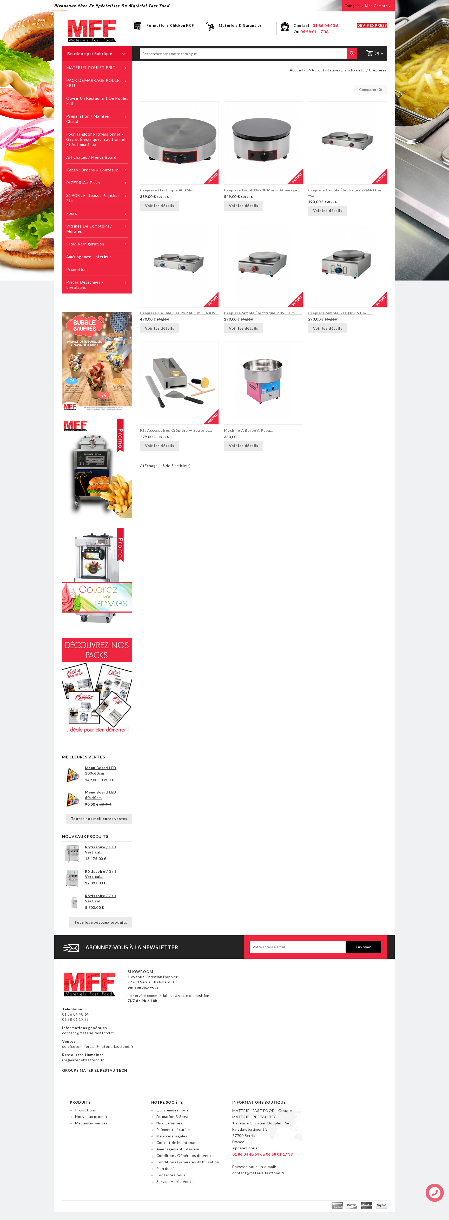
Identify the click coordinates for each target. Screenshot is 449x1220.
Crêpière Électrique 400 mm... (168, 190)
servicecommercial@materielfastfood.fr (98, 1046)
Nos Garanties (169, 1123)
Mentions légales (172, 1136)
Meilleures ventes (91, 1123)
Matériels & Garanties (240, 25)
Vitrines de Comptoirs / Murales (97, 229)
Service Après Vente (175, 1181)
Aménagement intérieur (88, 256)
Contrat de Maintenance (178, 1142)
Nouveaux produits (92, 1116)
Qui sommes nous (172, 1110)
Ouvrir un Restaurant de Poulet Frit (97, 101)
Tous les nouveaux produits (100, 922)
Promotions (77, 269)
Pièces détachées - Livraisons (97, 285)
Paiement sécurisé (173, 1129)
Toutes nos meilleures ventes (99, 818)
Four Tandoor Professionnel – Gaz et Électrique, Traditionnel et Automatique (96, 139)
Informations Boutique (259, 1102)
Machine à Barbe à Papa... (248, 430)
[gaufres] (97, 360)
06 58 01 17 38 (314, 31)
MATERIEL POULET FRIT (97, 68)
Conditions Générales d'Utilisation (187, 1162)
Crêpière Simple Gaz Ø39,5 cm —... (340, 313)
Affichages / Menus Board (91, 157)
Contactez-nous (171, 1175)
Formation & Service (174, 1116)
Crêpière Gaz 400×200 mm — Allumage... (262, 190)
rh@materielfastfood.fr (83, 1060)
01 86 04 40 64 (327, 25)
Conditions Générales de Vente (185, 1155)
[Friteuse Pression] (97, 467)
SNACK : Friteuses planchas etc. (97, 198)
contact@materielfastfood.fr (88, 1033)
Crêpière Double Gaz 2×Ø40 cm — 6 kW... (179, 313)
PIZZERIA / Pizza (97, 183)
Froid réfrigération (97, 244)
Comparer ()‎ (370, 89)
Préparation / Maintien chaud (97, 119)
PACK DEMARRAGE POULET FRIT (97, 83)
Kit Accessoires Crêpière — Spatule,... (176, 430)
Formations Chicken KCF (170, 25)
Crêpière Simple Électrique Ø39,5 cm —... (263, 313)
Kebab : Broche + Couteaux (97, 170)
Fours (97, 213)
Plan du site (167, 1168)
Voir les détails (159, 205)
